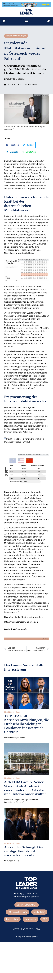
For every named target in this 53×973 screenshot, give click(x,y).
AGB (45, 919)
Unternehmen (9, 802)
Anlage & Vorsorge (21, 800)
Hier (6, 617)
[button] (4, 21)
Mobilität (20, 79)
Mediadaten (39, 912)
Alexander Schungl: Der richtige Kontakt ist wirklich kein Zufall (23, 851)
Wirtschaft (20, 802)
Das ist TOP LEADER (26, 905)
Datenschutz (12, 919)
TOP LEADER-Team (17, 912)
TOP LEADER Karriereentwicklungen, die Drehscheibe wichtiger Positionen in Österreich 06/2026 (26, 724)
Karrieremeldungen (11, 738)
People (22, 738)
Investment (33, 800)
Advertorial (8, 800)
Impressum (30, 919)
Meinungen (8, 861)
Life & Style (9, 79)
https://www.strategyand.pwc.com (21, 622)
